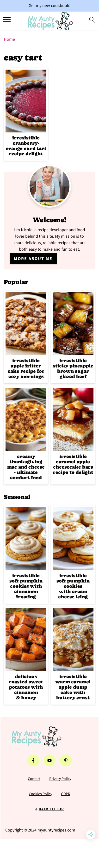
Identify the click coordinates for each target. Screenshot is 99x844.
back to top (51, 809)
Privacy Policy (60, 778)
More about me (33, 259)
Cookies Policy (40, 794)
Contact (34, 778)
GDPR (65, 794)
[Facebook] (33, 760)
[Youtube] (49, 760)
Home (9, 39)
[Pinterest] (66, 760)
